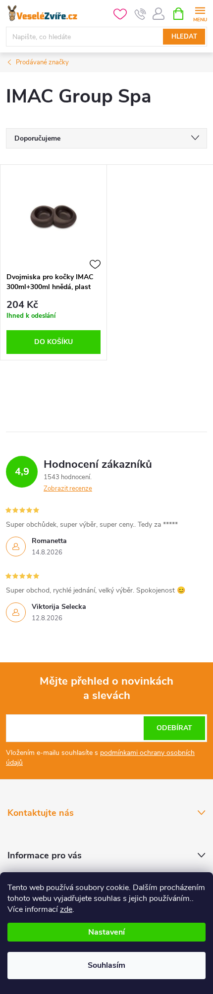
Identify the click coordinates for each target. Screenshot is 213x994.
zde (66, 909)
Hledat (184, 36)
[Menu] (200, 13)
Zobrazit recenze (68, 488)
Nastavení (106, 932)
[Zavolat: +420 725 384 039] (140, 13)
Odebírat (174, 728)
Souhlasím (106, 965)
